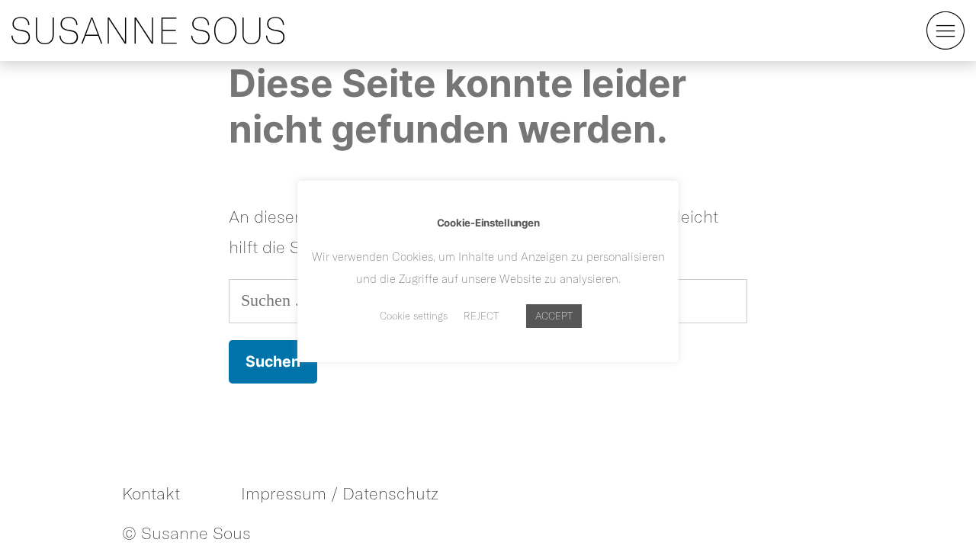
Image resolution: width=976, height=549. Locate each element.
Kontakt (151, 493)
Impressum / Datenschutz (339, 493)
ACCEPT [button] (554, 316)
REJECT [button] (481, 316)
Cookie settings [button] (414, 316)
